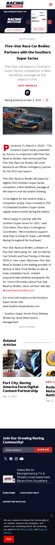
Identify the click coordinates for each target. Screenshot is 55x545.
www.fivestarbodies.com (20, 290)
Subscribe (9, 492)
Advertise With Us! (14, 501)
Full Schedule (15, 30)
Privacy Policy (27, 529)
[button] (50, 22)
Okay (9, 539)
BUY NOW (39, 29)
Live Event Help (29, 492)
